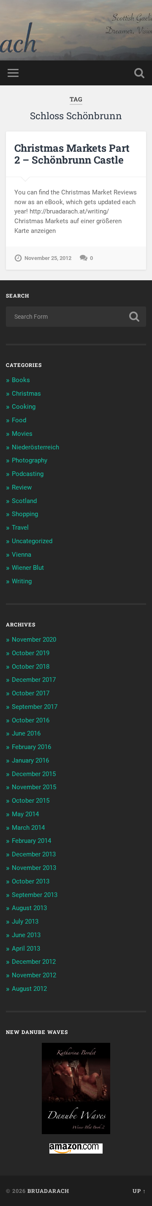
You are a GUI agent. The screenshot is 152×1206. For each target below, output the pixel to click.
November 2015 (34, 787)
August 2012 (29, 989)
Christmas (26, 393)
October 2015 (30, 800)
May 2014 (25, 814)
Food (19, 420)
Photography (29, 460)
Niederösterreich (35, 447)
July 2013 (25, 921)
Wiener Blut (28, 568)
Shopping (25, 514)
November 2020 (34, 639)
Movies (22, 434)
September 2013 (34, 895)
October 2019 (30, 653)
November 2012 (34, 975)
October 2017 (30, 693)
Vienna (21, 554)
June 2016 (26, 733)
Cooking (23, 406)
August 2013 (29, 908)
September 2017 (34, 707)
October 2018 (30, 666)
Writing (22, 581)
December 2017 (34, 680)
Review (22, 487)
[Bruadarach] (76, 30)
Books (21, 380)
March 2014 (28, 827)
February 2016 (31, 747)
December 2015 (34, 774)
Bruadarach (48, 1190)
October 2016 (30, 720)
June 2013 (26, 935)
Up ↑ (139, 1190)
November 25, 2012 (47, 258)
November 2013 (34, 868)
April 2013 (26, 948)
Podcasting (27, 474)
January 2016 (30, 760)
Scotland (24, 501)
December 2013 (34, 854)
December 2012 (34, 961)
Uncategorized (32, 541)
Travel (20, 527)
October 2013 (30, 881)
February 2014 (31, 841)
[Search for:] (76, 316)
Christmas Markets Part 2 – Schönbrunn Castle (72, 154)
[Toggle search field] (139, 72)
